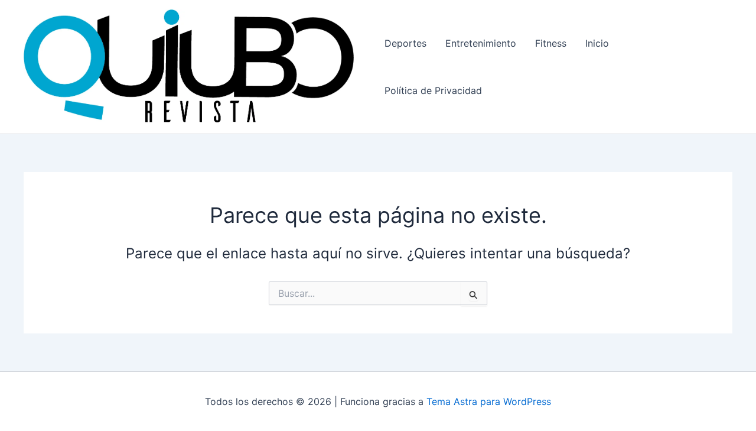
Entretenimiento (480, 43)
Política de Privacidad (433, 90)
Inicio (597, 43)
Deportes (405, 43)
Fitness (550, 43)
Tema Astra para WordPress (488, 401)
